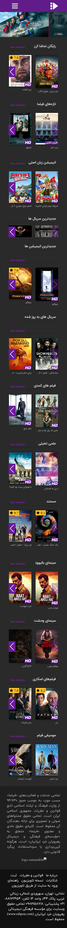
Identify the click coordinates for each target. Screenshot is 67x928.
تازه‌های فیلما (46, 104)
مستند (51, 501)
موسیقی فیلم (46, 735)
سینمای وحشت (45, 621)
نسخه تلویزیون (32, 880)
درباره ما (52, 875)
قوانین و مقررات (31, 875)
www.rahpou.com (20, 914)
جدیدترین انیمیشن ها (40, 246)
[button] (36, 33)
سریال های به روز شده (40, 317)
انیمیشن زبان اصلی (42, 162)
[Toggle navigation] (15, 6)
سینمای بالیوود (45, 563)
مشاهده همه (17, 47)
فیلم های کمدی (45, 385)
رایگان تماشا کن (45, 46)
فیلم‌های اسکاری (44, 679)
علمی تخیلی (47, 443)
